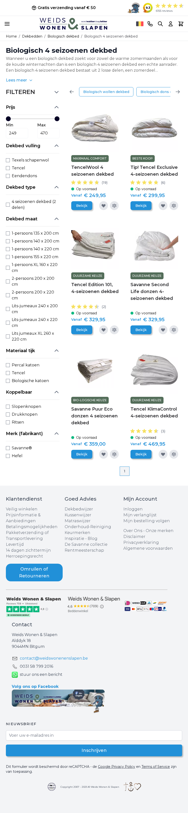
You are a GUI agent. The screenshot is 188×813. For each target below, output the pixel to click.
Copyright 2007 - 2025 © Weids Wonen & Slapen (89, 786)
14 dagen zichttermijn (28, 550)
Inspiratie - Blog (81, 538)
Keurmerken (77, 532)
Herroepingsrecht (24, 556)
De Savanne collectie (86, 544)
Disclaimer (134, 536)
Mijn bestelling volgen (146, 521)
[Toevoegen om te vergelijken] (114, 205)
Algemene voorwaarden (148, 548)
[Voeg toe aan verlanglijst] (103, 205)
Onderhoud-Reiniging (88, 526)
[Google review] (94, 604)
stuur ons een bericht (41, 674)
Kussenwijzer (78, 515)
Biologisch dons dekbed (162, 92)
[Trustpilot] (35, 606)
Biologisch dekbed (63, 36)
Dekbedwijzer (79, 509)
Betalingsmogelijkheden (32, 526)
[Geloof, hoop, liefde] (132, 787)
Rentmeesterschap (84, 550)
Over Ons (132, 530)
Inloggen (133, 509)
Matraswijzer (78, 521)
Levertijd (15, 544)
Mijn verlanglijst (140, 515)
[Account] (170, 24)
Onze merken (160, 530)
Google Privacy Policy (116, 766)
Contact (22, 624)
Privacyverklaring (141, 542)
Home (11, 36)
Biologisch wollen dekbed (106, 92)
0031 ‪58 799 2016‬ (36, 666)
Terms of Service (155, 766)
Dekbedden (32, 36)
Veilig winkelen (21, 509)
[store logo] (73, 24)
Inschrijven (94, 750)
